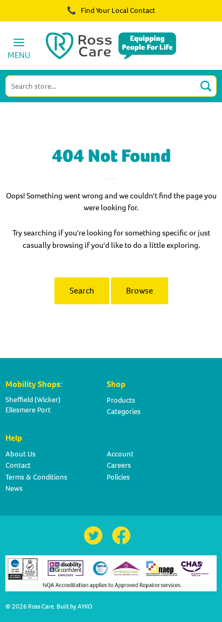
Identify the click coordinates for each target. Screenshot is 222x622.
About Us (20, 454)
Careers (119, 465)
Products (121, 400)
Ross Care (41, 606)
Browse (139, 290)
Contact (18, 465)
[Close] (183, 16)
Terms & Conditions (36, 477)
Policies (118, 477)
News (14, 488)
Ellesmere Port (28, 410)
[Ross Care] (111, 45)
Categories (124, 411)
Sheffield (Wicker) (32, 400)
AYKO (85, 606)
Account (120, 454)
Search (82, 290)
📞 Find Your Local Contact (111, 10)
